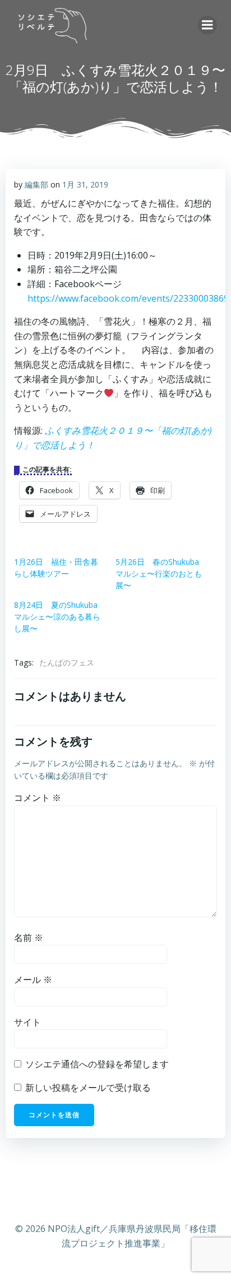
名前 (28, 937)
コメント (37, 797)
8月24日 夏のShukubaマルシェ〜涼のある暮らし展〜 (57, 616)
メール (33, 979)
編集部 (36, 184)
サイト (27, 1022)
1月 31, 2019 (85, 184)
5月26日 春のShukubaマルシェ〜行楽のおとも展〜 (159, 573)
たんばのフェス (66, 662)
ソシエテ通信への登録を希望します (96, 1064)
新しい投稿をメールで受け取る (88, 1087)
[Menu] (207, 25)
